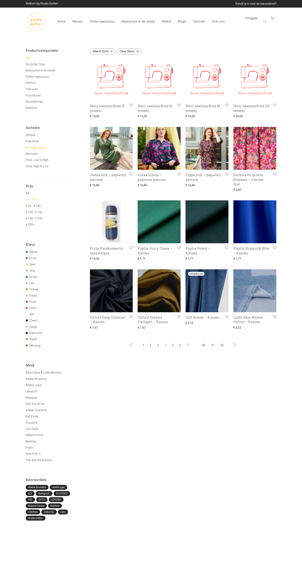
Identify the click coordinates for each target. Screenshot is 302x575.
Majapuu (31, 397)
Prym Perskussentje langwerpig (106, 250)
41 (213, 345)
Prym (29, 447)
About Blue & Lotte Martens (43, 372)
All (27, 193)
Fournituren (33, 95)
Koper (33, 339)
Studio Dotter (35, 518)
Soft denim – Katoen (202, 317)
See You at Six (35, 403)
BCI (30, 493)
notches (33, 512)
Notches (31, 441)
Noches (55, 505)
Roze (33, 308)
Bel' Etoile (32, 416)
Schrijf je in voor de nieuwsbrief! (255, 3)
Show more (96, 116)
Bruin (33, 258)
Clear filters (127, 51)
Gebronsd (36, 333)
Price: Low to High (37, 160)
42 (222, 345)
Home (61, 21)
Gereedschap (34, 101)
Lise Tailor (32, 428)
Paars (33, 295)
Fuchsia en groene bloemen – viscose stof (248, 179)
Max (101, 51)
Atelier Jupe (33, 385)
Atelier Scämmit (36, 410)
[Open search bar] (265, 21)
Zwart (33, 320)
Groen (33, 277)
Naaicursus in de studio (138, 21)
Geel (32, 264)
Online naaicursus (102, 21)
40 (203, 345)
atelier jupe (58, 487)
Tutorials (199, 21)
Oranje (34, 289)
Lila (32, 283)
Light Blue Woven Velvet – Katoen (248, 319)
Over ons (218, 21)
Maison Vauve (36, 505)
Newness (32, 153)
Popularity (32, 141)
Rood (33, 301)
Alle (28, 58)
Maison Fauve (35, 435)
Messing (35, 345)
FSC (30, 499)
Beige (33, 326)
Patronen (32, 89)
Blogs (182, 21)
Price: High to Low (37, 166)
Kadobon (31, 107)
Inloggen (251, 18)
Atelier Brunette (36, 379)
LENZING (56, 499)
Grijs (32, 270)
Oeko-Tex (49, 512)
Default (30, 135)
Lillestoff (31, 391)
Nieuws (77, 21)
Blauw (34, 252)
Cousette (32, 422)
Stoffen (31, 83)
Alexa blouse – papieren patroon (152, 177)
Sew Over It (33, 453)
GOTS (42, 499)
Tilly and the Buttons (39, 460)
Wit (32, 314)
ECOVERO (62, 493)
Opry (63, 512)
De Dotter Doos (35, 64)
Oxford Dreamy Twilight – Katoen (153, 319)
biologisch (44, 493)
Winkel (166, 21)
